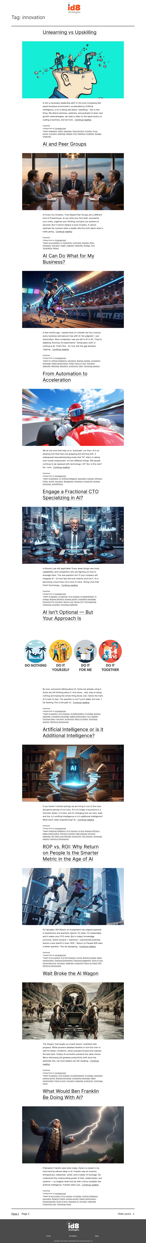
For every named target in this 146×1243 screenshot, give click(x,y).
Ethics (92, 243)
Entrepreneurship (49, 1202)
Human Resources (49, 963)
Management (68, 481)
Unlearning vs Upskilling (69, 32)
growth (45, 134)
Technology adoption (92, 366)
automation (72, 361)
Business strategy (83, 361)
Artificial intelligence (59, 361)
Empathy (85, 243)
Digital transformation (60, 363)
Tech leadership (90, 602)
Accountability (54, 243)
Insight (63, 246)
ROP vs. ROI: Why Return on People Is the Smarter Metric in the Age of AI (71, 853)
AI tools (81, 831)
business (90, 479)
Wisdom (56, 248)
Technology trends (64, 1204)
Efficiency (98, 479)
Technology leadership (69, 605)
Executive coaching (67, 834)
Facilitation (47, 246)
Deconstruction (78, 131)
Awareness (68, 131)
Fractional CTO (48, 602)
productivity (73, 366)
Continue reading (83, 120)
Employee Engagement (82, 960)
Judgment (70, 246)
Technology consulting (51, 605)
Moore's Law (68, 602)
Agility (60, 131)
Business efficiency (57, 599)
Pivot (75, 134)
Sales (81, 366)
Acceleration (53, 479)
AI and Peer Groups (64, 144)
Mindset (69, 134)
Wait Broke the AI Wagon (70, 973)
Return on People (81, 719)
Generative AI (73, 1202)
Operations (64, 366)
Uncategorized (60, 128)
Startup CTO (78, 602)
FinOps (71, 363)
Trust (93, 246)
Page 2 (25, 1213)
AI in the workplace (68, 958)
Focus (95, 131)
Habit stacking (81, 834)
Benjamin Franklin (58, 1199)
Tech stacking (87, 836)
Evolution (88, 131)
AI (61, 243)
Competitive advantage (87, 599)
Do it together (92, 717)
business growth (71, 599)
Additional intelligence (57, 831)
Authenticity (67, 243)
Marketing (55, 366)
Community (77, 243)
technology (47, 484)
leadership (61, 134)
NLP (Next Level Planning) (61, 836)
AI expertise (63, 597)
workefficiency (57, 484)
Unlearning (47, 137)
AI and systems (54, 1196)
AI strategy (89, 714)
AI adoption (53, 597)
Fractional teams (49, 719)
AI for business (74, 597)
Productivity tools (49, 1204)
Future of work (80, 363)
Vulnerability (47, 248)
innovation (53, 134)
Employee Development (64, 960)
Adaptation (53, 131)
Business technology (63, 1078)
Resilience (81, 134)
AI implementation (87, 597)
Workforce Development (59, 722)
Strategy (98, 134)
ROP (99, 963)
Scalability (90, 134)
